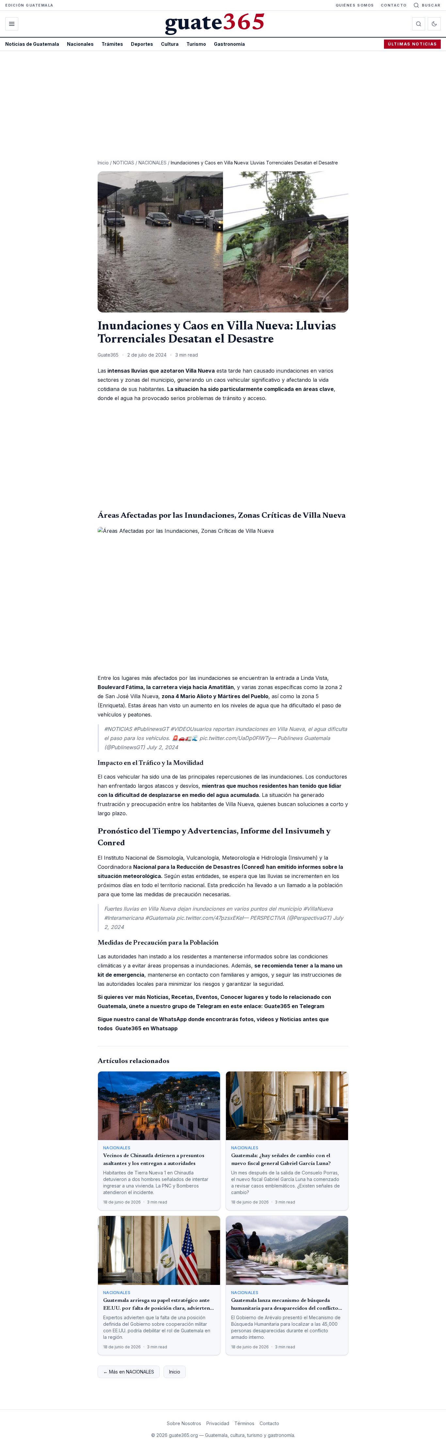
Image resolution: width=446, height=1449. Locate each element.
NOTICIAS (123, 162)
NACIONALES (152, 162)
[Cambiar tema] (434, 23)
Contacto (394, 5)
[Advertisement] (223, 100)
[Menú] (11, 23)
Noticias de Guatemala (32, 44)
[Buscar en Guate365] (418, 23)
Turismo (196, 44)
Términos (244, 1423)
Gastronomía (229, 44)
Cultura (170, 44)
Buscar (431, 5)
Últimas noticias (412, 44)
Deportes (142, 44)
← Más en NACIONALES (128, 1371)
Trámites (112, 44)
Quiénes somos (355, 5)
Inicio (103, 162)
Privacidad (217, 1423)
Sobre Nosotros (184, 1423)
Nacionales (80, 44)
